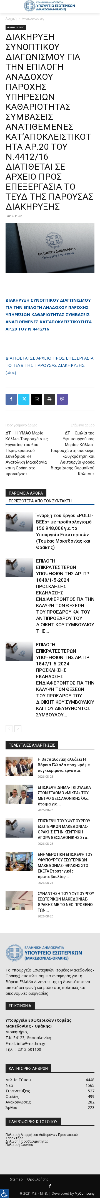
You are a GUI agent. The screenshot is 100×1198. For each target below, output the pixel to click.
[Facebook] (11, 399)
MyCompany (84, 1193)
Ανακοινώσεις (33, 18)
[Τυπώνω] (49, 399)
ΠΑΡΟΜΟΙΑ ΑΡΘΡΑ (26, 493)
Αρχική (11, 18)
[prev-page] (9, 728)
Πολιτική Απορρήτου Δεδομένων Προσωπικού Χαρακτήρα (42, 1136)
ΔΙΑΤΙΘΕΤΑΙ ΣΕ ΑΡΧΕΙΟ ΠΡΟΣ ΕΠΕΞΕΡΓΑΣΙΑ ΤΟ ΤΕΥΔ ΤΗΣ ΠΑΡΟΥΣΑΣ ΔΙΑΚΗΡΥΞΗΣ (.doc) (49, 365)
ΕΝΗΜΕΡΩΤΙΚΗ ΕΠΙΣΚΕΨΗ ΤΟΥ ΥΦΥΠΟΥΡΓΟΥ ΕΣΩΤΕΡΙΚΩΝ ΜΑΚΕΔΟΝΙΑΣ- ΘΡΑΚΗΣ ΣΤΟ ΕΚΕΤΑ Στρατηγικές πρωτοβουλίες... (65, 865)
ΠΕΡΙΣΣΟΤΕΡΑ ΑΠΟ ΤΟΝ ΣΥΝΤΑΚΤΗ (40, 501)
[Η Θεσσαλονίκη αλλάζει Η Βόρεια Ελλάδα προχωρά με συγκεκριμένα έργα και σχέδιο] (19, 766)
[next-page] (17, 728)
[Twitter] (23, 399)
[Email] (36, 399)
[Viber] (62, 399)
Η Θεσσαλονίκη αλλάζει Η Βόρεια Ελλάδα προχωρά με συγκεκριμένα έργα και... (64, 765)
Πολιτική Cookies (19, 1145)
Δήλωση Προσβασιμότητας (27, 1141)
